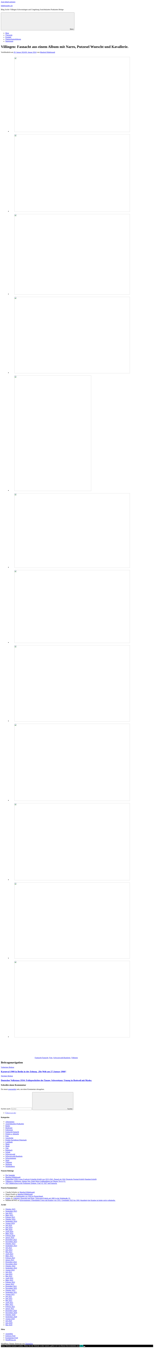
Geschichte (9, 1138)
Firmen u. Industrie (12, 1134)
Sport (7, 1160)
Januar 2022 (9, 1284)
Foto (50, 1058)
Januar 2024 (9, 1238)
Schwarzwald (10, 1154)
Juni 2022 (8, 1274)
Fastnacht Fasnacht (41, 1058)
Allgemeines (9, 1122)
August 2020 (10, 1319)
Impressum (9, 41)
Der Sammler (10, 1175)
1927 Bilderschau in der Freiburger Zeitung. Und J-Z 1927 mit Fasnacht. (31, 1183)
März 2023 (9, 1256)
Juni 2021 (8, 1298)
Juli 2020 (8, 1321)
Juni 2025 (8, 1213)
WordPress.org (10, 1340)
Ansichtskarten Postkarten (14, 1124)
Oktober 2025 (10, 1209)
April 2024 (9, 1231)
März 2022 (9, 1280)
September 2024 (11, 1221)
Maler (7, 1144)
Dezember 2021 (11, 1286)
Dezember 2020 (11, 1311)
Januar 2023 (9, 1260)
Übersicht (8, 35)
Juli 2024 (8, 1225)
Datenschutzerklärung (13, 39)
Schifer (7, 1198)
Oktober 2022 (10, 1266)
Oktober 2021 (10, 1290)
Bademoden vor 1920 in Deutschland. (29, 1196)
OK (81, 1346)
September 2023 (11, 1246)
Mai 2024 (8, 1229)
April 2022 (9, 1278)
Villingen (74, 1058)
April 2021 (9, 1302)
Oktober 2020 (10, 1315)
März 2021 (9, 1304)
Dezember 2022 (11, 1262)
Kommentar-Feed (11, 1338)
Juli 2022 (8, 1272)
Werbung (8, 1164)
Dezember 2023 (11, 1240)
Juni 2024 (8, 1227)
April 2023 (9, 1254)
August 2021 (10, 1294)
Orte (7, 1148)
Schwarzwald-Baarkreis (61, 1058)
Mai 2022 (8, 1276)
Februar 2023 (10, 1258)
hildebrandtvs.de (7, 6)
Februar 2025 (10, 1217)
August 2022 (10, 1270)
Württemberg (10, 1166)
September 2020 (11, 1317)
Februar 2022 (10, 1282)
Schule (7, 1152)
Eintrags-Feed (10, 1336)
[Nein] (84, 1346)
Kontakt (8, 37)
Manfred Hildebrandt (47, 52)
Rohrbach (8, 1150)
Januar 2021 (9, 1309)
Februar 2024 (10, 1235)
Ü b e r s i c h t (10, 1113)
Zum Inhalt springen (8, 2)
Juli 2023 (8, 1248)
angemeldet (12, 1089)
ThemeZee (29, 1344)
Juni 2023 (8, 1250)
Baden (7, 1126)
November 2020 (11, 1313)
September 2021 (11, 1292)
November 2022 (11, 1264)
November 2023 (11, 1242)
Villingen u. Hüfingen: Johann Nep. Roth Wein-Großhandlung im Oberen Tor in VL (35, 1181)
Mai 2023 (8, 1252)
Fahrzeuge (9, 1130)
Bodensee (8, 1128)
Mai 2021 (8, 1300)
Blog (7, 33)
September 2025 (11, 1211)
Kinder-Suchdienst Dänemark (16, 1140)
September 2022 (11, 1268)
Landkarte (9, 1142)
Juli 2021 (8, 1296)
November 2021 (11, 1288)
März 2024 (9, 1233)
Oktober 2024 (10, 1219)
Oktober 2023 (10, 1244)
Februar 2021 (10, 1307)
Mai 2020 (8, 1325)
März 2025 (9, 1215)
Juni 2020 (8, 1323)
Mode (7, 1146)
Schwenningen (10, 1158)
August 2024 (10, 1223)
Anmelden (9, 1334)
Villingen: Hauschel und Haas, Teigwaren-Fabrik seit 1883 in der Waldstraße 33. (41, 1198)
